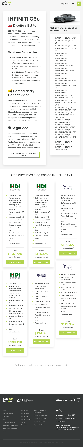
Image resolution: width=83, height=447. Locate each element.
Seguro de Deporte (40, 418)
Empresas (6, 416)
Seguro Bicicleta (26, 419)
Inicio (4, 410)
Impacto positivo (8, 413)
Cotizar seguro (15, 262)
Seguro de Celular (39, 422)
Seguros (64, 3)
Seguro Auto (24, 410)
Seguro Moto (25, 416)
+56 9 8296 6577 (66, 415)
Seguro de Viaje (39, 425)
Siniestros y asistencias (10, 425)
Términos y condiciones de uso (10, 430)
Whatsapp (61, 421)
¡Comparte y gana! (9, 422)
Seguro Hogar (25, 413)
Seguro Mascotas (24, 424)
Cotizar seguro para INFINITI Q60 (23, 154)
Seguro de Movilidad (40, 415)
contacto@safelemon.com (67, 418)
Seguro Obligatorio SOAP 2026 (40, 411)
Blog (4, 419)
